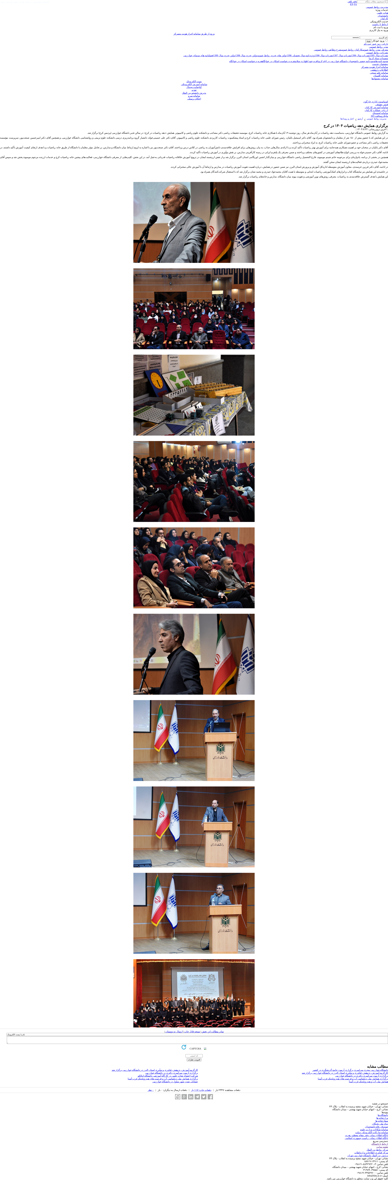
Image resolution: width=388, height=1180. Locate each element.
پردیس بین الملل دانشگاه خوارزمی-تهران (367, 1155)
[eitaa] (177, 1096)
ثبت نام (367, 44)
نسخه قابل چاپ (192, 1031)
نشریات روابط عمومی (377, 52)
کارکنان (384, 18)
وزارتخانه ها (382, 1118)
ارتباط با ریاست (380, 24)
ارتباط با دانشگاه (379, 1144)
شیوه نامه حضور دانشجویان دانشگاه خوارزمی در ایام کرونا (346, 61)
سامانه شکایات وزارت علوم (374, 1129)
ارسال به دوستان (174, 1031)
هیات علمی (382, 13)
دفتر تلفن (352, 1)
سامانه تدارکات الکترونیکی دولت (371, 1132)
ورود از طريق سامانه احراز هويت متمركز (194, 33)
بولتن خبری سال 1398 (246, 55)
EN (351, 4)
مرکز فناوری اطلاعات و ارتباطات (371, 1152)
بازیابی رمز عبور (380, 44)
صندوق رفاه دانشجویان (376, 1126)
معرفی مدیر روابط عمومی (375, 49)
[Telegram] (197, 1096)
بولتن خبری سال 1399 (224, 55)
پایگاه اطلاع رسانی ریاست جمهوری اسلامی (366, 1138)
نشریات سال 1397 (342, 55)
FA (355, 4)
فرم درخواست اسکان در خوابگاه (278, 61)
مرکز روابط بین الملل (377, 1149)
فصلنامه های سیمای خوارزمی (198, 55)
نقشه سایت (382, 1147)
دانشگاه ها (383, 1115)
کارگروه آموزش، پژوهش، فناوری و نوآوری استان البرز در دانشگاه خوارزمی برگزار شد (155, 1070)
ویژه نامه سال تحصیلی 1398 (301, 55)
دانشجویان (383, 15)
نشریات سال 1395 (379, 55)
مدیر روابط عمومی (378, 47)
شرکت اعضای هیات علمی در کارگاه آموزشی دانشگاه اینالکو (168, 1076)
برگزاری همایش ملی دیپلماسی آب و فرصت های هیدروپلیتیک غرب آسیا (353, 1078)
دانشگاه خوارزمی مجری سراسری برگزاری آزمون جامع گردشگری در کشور (350, 1070)
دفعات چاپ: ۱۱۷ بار (201, 1090)
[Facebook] (210, 1096)
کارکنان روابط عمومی (351, 49)
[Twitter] (203, 1096)
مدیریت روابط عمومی (377, 7)
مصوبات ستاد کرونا (378, 58)
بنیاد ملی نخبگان (380, 1123)
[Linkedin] (190, 1096)
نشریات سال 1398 (324, 55)
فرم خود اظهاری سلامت (305, 61)
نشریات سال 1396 (360, 55)
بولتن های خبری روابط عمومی (272, 55)
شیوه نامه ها (382, 61)
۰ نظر (151, 1090)
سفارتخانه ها (381, 1121)
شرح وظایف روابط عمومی (327, 49)
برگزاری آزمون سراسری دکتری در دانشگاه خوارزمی (171, 1073)
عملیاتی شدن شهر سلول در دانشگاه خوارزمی (175, 1081)
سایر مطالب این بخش (212, 1031)
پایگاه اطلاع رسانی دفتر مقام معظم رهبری (366, 1135)
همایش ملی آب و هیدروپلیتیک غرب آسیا (368, 1081)
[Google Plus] (184, 1096)
